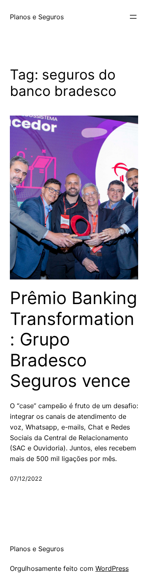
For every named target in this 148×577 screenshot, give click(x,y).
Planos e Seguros (37, 17)
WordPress (112, 568)
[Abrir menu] (133, 17)
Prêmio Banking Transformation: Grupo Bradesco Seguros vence (73, 339)
